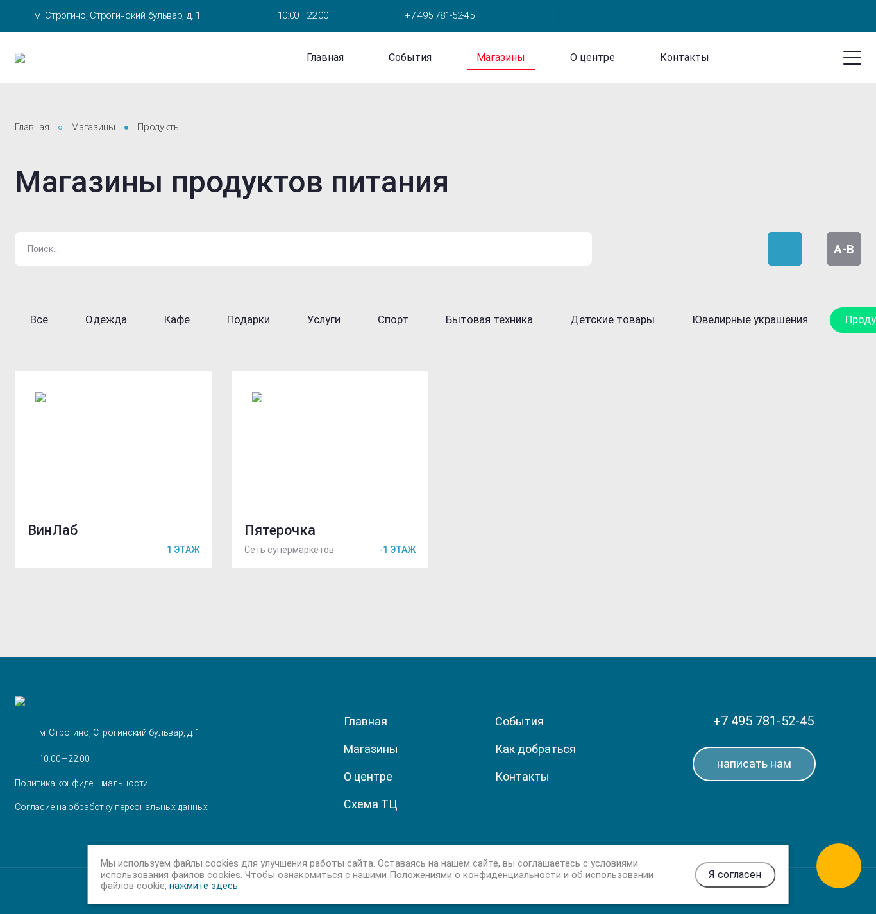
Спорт (393, 319)
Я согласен (735, 874)
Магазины (500, 57)
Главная (325, 57)
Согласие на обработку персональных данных (111, 807)
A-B (844, 249)
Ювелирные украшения (750, 319)
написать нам (754, 763)
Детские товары (612, 319)
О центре (592, 57)
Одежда (106, 319)
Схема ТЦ (371, 804)
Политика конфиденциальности (81, 783)
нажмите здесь (203, 886)
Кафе (177, 319)
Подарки (248, 319)
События (410, 57)
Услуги (324, 319)
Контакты (684, 57)
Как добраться (535, 749)
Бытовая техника (489, 319)
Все (39, 319)
